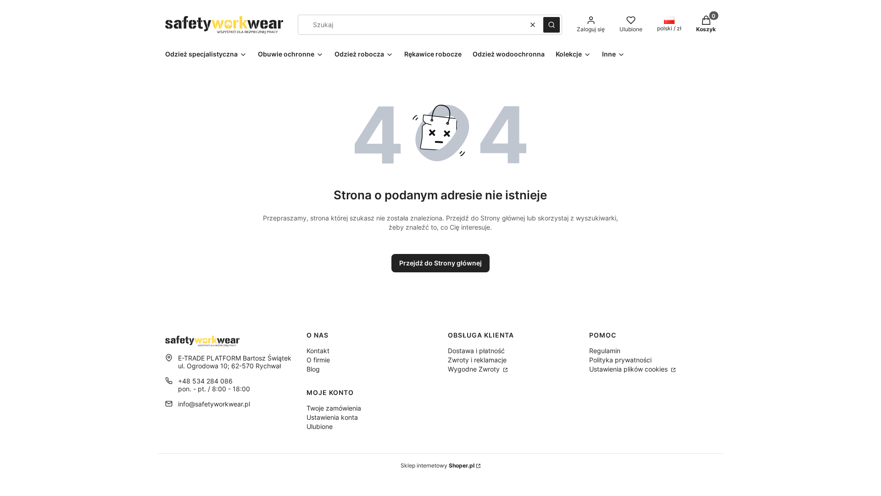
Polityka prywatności (620, 360)
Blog (313, 369)
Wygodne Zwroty (475, 369)
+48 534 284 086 (205, 381)
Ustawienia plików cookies (629, 369)
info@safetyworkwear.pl (214, 404)
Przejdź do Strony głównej (440, 263)
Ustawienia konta (332, 417)
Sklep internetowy (437, 465)
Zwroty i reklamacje (477, 360)
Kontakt (318, 351)
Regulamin (604, 351)
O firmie (318, 360)
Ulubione (320, 426)
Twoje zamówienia (334, 408)
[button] (551, 25)
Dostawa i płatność (476, 351)
